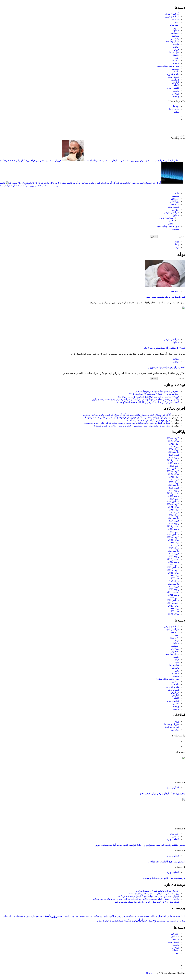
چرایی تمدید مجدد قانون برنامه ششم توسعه (164, 878)
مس (167, 921)
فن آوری (175, 79)
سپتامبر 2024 (173, 501)
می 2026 (175, 446)
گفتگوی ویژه (173, 88)
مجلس (5, 916)
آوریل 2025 (174, 482)
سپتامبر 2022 (173, 567)
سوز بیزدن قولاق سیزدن (167, 66)
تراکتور (112, 916)
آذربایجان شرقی (171, 14)
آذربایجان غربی (172, 16)
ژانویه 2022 (174, 589)
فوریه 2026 (174, 455)
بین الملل (175, 36)
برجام (147, 916)
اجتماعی (175, 19)
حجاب (92, 916)
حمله (87, 916)
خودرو (82, 916)
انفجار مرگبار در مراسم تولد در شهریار (166, 367)
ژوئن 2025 (174, 476)
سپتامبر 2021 (173, 600)
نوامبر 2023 (173, 529)
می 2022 (175, 578)
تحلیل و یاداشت (172, 41)
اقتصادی (175, 33)
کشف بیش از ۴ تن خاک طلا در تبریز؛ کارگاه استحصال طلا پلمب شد (147, 402)
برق (143, 916)
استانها (176, 30)
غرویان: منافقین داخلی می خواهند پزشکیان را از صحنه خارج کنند (30, 160)
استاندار (162, 916)
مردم (172, 921)
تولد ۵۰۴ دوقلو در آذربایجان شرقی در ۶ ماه (164, 348)
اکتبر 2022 (174, 564)
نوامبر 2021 (173, 595)
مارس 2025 (173, 485)
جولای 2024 (173, 507)
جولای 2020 (173, 614)
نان (158, 921)
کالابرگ (120, 921)
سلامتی (175, 63)
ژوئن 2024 (174, 509)
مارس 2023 (173, 551)
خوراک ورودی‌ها (171, 724)
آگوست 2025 (173, 471)
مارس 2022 (173, 584)
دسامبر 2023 (173, 526)
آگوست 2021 (173, 603)
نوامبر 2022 (173, 562)
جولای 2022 (173, 573)
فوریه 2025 (174, 487)
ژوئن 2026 (174, 444)
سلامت (175, 60)
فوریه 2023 (174, 553)
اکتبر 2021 (174, 597)
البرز (171, 220)
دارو (77, 916)
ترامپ (119, 916)
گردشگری (100, 921)
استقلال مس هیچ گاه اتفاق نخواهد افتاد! (166, 861)
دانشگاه (175, 55)
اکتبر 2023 (174, 531)
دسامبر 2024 (173, 493)
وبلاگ (176, 112)
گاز (110, 921)
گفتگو (176, 85)
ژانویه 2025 (174, 490)
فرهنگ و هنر (173, 77)
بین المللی (174, 201)
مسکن (162, 921)
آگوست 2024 (173, 504)
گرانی (106, 921)
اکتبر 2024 (174, 498)
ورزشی (175, 93)
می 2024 (175, 512)
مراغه (176, 921)
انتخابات (153, 916)
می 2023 (175, 545)
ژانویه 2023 (174, 556)
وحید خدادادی (145, 920)
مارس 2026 (173, 452)
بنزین (139, 916)
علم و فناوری (172, 74)
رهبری (60, 916)
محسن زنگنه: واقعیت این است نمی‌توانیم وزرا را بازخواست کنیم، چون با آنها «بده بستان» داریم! (140, 845)
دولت (73, 916)
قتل (10, 916)
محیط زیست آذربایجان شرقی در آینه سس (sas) (162, 793)
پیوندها (176, 106)
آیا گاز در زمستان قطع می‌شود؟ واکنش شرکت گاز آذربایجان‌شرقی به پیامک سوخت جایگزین (117, 183)
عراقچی (22, 916)
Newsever (150, 973)
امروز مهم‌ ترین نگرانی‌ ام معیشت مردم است (148, 420)
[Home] (184, 188)
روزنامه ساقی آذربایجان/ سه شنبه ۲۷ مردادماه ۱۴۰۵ (109, 160)
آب (184, 916)
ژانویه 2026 (174, 457)
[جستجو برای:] (171, 236)
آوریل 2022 (174, 581)
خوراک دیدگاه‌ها (172, 727)
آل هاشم (179, 916)
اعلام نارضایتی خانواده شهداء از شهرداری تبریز (156, 160)
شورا (28, 916)
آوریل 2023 (174, 548)
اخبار (177, 22)
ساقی (42, 916)
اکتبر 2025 (174, 466)
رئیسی (67, 916)
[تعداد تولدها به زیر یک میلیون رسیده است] (165, 286)
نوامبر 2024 (173, 496)
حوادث (176, 47)
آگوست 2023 (173, 537)
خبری (176, 49)
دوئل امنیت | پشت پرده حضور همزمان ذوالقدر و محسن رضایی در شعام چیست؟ (132, 425)
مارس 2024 (173, 518)
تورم (101, 916)
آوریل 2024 (174, 515)
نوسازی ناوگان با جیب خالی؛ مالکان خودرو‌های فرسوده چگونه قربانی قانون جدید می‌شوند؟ (128, 417)
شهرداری (35, 916)
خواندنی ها (174, 52)
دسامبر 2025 (173, 460)
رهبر (177, 58)
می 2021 (175, 611)
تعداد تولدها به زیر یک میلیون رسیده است (165, 297)
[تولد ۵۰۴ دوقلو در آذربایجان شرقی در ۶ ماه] (163, 334)
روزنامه (51, 915)
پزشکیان (129, 920)
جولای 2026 (173, 441)
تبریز (125, 916)
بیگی (130, 916)
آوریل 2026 (174, 449)
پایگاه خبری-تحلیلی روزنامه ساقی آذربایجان (154, 129)
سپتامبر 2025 (173, 468)
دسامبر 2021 (173, 592)
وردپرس (175, 729)
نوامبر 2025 (173, 463)
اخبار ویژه (174, 25)
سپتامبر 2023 (173, 534)
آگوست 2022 (173, 570)
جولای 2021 (173, 606)
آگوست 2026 (173, 438)
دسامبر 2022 (173, 559)
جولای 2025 (173, 474)
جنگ (97, 916)
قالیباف (16, 916)
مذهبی (176, 90)
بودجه (134, 916)
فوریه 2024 (174, 520)
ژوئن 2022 (174, 575)
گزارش (175, 82)
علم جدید (175, 71)
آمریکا (173, 916)
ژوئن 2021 (174, 608)
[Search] (184, 234)
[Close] (184, 1)
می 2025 (175, 479)
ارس (169, 916)
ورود (177, 721)
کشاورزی (115, 921)
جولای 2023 (173, 540)
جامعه (176, 44)
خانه (177, 193)
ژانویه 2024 (174, 523)
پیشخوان (175, 38)
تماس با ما (174, 109)
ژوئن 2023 (174, 542)
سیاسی (175, 68)
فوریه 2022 (174, 586)
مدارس (182, 921)
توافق (106, 916)
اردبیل (176, 27)
